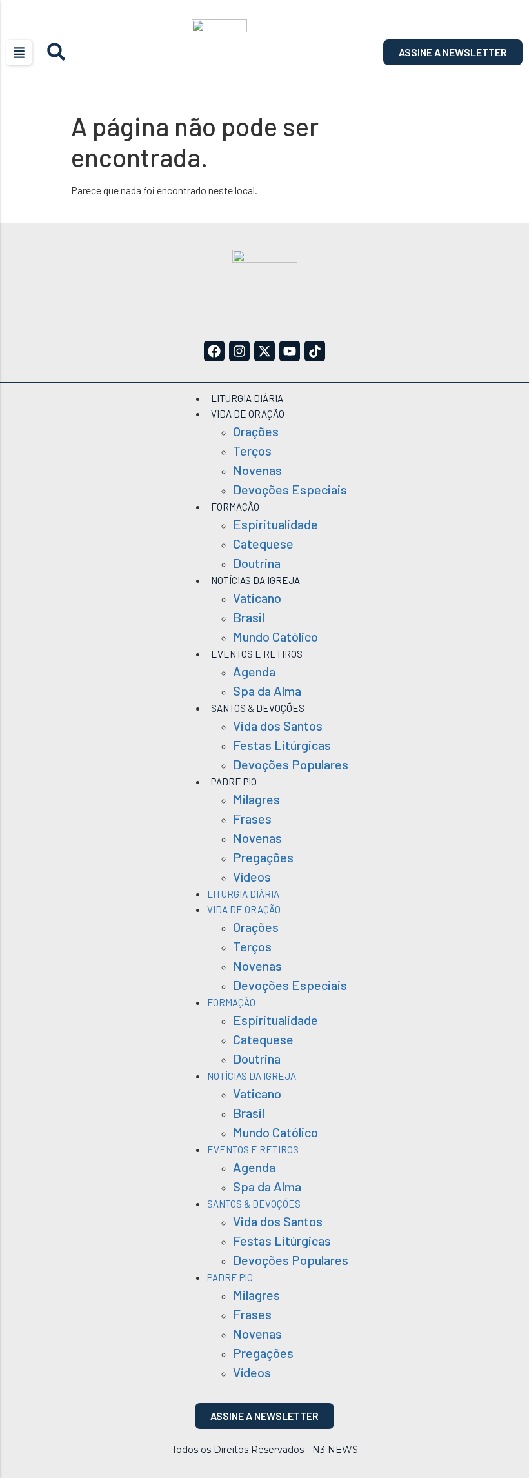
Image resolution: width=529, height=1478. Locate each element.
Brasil (248, 617)
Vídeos (252, 876)
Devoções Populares (290, 764)
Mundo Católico (275, 636)
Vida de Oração (247, 414)
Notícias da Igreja (255, 580)
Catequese (263, 543)
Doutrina (257, 563)
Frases (252, 818)
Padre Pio (234, 781)
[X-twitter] (264, 351)
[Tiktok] (314, 351)
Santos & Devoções (257, 708)
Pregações (263, 857)
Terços (252, 450)
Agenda (254, 671)
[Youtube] (289, 351)
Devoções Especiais (290, 489)
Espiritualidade (275, 524)
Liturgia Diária (247, 398)
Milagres (256, 799)
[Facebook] (214, 351)
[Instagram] (239, 351)
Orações (256, 431)
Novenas (257, 470)
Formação (235, 506)
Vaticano (257, 597)
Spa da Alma (267, 690)
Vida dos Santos (278, 725)
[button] (19, 52)
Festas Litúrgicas (282, 745)
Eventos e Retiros (257, 654)
